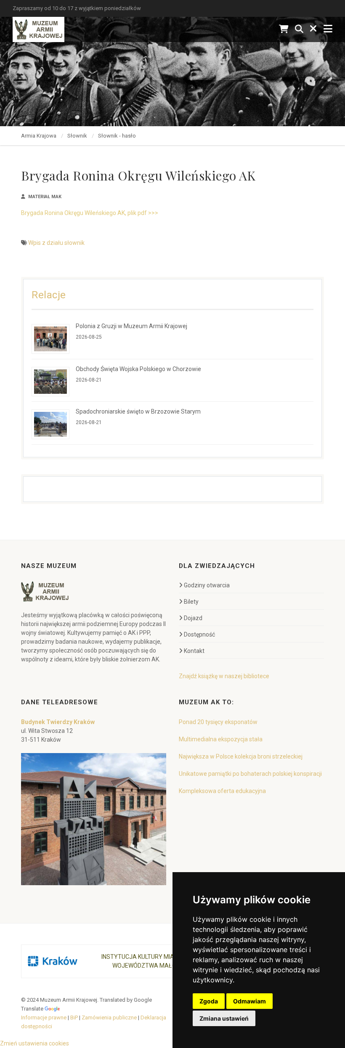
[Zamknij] (313, 29)
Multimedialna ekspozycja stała (221, 739)
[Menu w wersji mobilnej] (328, 29)
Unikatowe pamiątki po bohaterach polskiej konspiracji (250, 773)
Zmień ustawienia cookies (34, 1043)
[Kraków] (52, 961)
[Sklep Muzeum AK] (284, 29)
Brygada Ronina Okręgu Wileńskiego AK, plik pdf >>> (89, 213)
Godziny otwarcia (207, 585)
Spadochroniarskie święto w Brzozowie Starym (138, 411)
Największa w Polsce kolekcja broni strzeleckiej (241, 756)
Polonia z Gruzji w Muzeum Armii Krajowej (131, 326)
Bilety (191, 601)
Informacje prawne (43, 1017)
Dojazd (193, 618)
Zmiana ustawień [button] (224, 1018)
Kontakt (194, 650)
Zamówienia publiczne (109, 1017)
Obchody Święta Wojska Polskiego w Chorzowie (138, 369)
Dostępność (199, 634)
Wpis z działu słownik (56, 242)
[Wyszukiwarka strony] (299, 29)
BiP (74, 1017)
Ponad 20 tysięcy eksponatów (218, 722)
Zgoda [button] (208, 1001)
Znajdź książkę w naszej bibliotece (224, 676)
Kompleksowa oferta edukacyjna (222, 791)
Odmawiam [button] (249, 1001)
